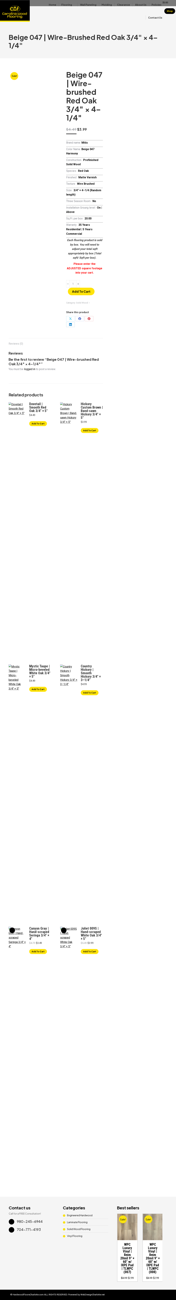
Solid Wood (82, 302)
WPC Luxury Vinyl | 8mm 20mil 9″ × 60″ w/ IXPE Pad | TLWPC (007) (127, 1258)
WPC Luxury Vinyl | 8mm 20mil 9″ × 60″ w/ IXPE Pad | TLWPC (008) (153, 1258)
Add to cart (81, 291)
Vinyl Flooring (74, 1235)
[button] (133, 1235)
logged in (29, 369)
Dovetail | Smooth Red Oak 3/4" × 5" (38, 407)
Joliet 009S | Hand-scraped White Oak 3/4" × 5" (91, 933)
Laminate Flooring (77, 1222)
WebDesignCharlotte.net (92, 1294)
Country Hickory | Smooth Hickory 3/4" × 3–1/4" (91, 673)
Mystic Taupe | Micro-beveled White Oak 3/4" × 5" (39, 671)
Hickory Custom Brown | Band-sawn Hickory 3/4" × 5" (92, 410)
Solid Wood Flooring (78, 1229)
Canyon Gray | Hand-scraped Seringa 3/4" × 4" (39, 933)
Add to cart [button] (38, 423)
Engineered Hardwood (79, 1215)
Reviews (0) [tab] (16, 343)
